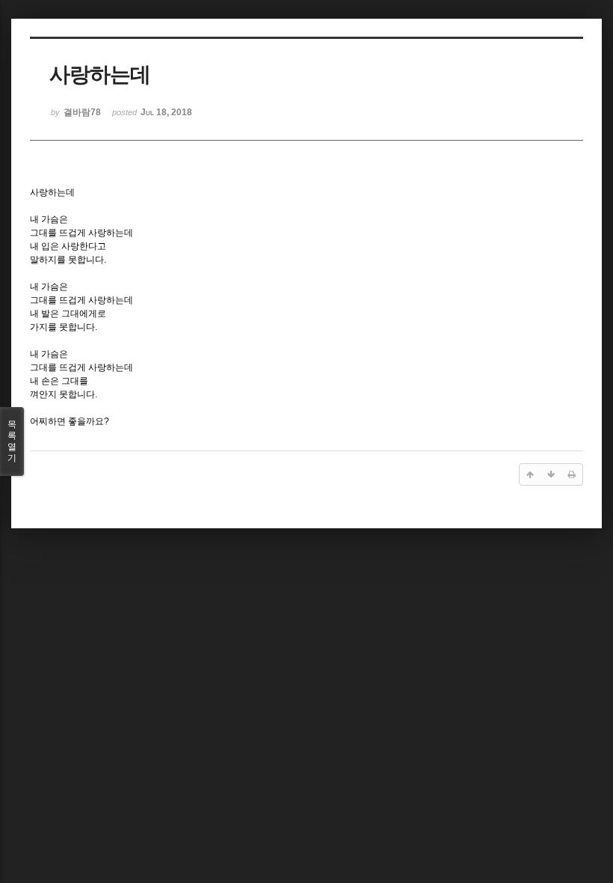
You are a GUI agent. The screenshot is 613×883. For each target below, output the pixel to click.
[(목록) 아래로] (550, 474)
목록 (11, 441)
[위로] (530, 474)
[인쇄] (571, 474)
